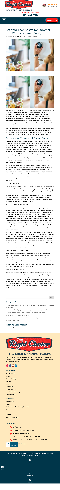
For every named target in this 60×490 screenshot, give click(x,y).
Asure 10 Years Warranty (13, 392)
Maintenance (10, 386)
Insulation (9, 384)
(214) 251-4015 (30, 14)
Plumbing (8, 381)
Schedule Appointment (12, 417)
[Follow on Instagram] (7, 365)
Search (51, 297)
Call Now (30, 462)
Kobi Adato (11, 36)
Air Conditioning (10, 373)
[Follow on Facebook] (10, 365)
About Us (8, 409)
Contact (8, 414)
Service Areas (10, 401)
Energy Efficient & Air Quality (29, 36)
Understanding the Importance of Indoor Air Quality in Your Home (25, 313)
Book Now (2, 469)
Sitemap (8, 420)
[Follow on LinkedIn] (16, 365)
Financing (30, 475)
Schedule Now (52, 20)
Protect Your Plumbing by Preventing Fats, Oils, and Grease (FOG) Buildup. (28, 310)
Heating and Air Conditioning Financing (17, 407)
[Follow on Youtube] (13, 365)
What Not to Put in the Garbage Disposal (18, 315)
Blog (7, 412)
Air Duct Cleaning (11, 379)
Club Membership (11, 389)
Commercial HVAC (11, 394)
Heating (8, 376)
